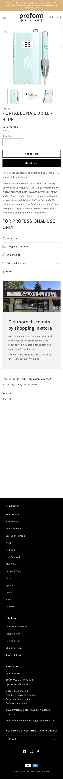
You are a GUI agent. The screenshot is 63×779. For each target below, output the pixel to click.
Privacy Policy (13, 633)
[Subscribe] (53, 739)
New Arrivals (12, 521)
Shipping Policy (14, 647)
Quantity (6, 136)
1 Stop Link (49, 720)
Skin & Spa (11, 563)
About (9, 592)
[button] (3, 17)
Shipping (6, 131)
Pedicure (10, 549)
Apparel (10, 585)
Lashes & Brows (14, 571)
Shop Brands (12, 514)
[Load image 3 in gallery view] (48, 96)
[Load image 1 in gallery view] (14, 96)
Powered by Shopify (42, 771)
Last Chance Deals (15, 535)
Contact (10, 606)
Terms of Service (14, 654)
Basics (9, 578)
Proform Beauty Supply (27, 771)
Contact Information (16, 626)
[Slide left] (3, 97)
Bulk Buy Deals (13, 528)
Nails (8, 542)
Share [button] (9, 271)
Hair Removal (13, 556)
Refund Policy (13, 640)
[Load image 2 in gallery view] (31, 96)
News (9, 599)
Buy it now (31, 162)
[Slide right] (60, 97)
